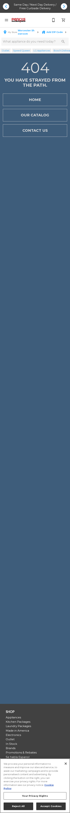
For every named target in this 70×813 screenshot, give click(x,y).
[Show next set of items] (64, 6)
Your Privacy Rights (35, 795)
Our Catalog (35, 115)
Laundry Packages (18, 726)
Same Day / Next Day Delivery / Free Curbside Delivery (35, 6)
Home (35, 100)
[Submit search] (63, 41)
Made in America (17, 730)
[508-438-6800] (53, 20)
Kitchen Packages (18, 721)
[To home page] (18, 20)
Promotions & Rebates (21, 752)
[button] (6, 20)
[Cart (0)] (63, 20)
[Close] (66, 764)
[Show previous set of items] (6, 6)
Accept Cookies (51, 806)
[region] (35, 786)
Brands (10, 748)
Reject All (18, 806)
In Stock (11, 744)
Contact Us (35, 130)
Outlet (10, 739)
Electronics (13, 735)
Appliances (13, 717)
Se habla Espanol (17, 757)
